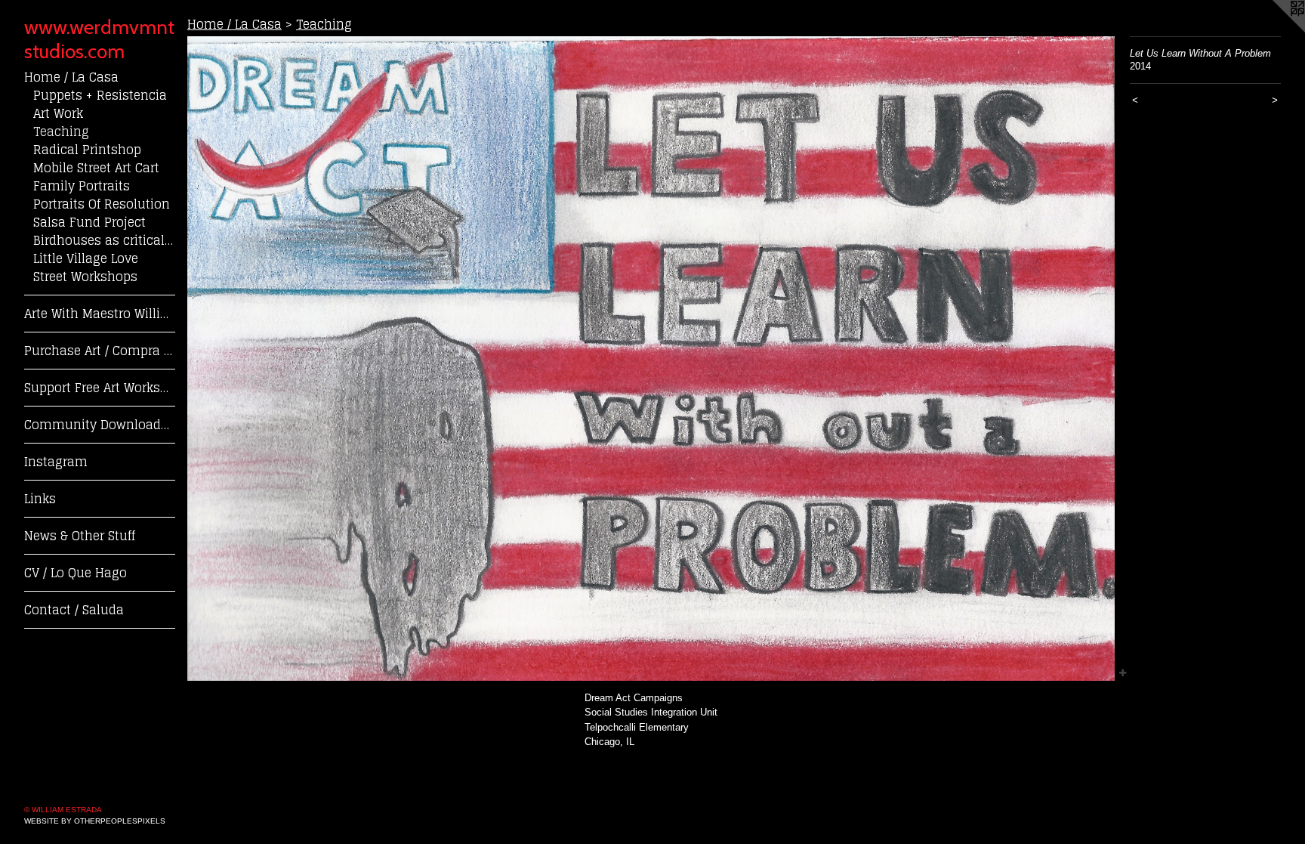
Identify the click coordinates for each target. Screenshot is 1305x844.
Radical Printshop (87, 150)
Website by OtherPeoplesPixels (94, 821)
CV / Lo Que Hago (75, 573)
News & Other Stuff (79, 536)
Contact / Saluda (74, 610)
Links (40, 499)
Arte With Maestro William (99, 314)
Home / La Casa (71, 77)
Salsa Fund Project (89, 222)
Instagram (56, 462)
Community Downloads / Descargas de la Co (99, 425)
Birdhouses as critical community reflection (104, 240)
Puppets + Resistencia (100, 95)
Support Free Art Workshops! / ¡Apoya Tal (99, 388)
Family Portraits (81, 186)
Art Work (58, 113)
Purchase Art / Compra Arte (99, 351)
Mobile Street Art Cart (96, 168)
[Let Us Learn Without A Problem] (651, 358)
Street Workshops (85, 276)
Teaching (61, 131)
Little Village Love (85, 258)
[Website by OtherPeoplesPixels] (1275, 30)
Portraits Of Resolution (101, 204)
